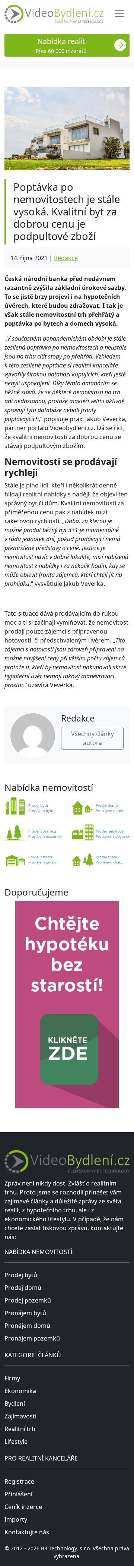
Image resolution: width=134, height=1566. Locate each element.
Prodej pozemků (27, 1300)
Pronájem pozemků (32, 1338)
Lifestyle (16, 1441)
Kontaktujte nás (26, 1532)
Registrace (19, 1481)
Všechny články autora (92, 738)
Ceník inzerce (23, 1507)
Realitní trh (19, 1429)
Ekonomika (20, 1391)
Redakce (66, 258)
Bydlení (14, 1403)
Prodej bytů (20, 1275)
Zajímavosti (20, 1416)
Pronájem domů (27, 1326)
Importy (15, 1519)
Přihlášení (18, 1494)
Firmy (12, 1378)
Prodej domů (22, 1288)
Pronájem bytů (25, 1313)
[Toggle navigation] (119, 14)
